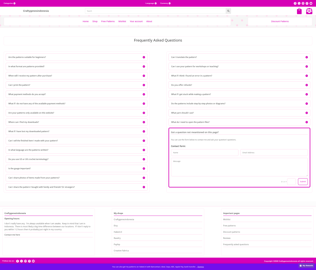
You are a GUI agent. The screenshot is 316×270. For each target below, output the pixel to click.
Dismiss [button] (201, 267)
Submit (303, 181)
